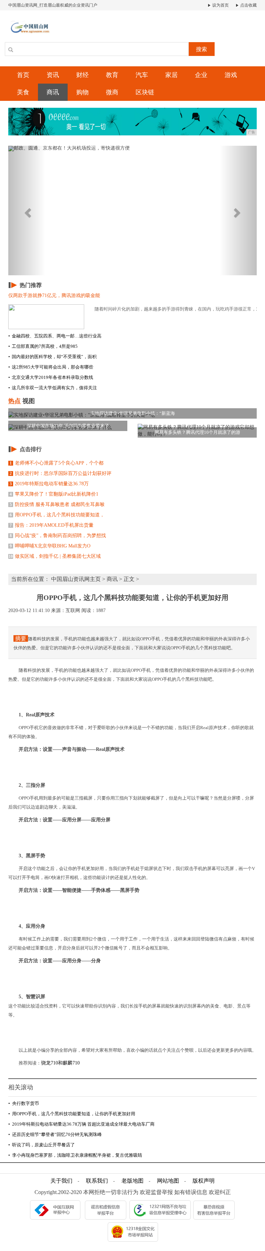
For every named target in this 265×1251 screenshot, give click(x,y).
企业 (201, 74)
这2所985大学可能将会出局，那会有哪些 (50, 367)
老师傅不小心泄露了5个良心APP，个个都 (57, 463)
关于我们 (61, 1181)
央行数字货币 (23, 1103)
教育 (112, 74)
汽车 (142, 74)
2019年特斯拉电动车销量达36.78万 (49, 483)
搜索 (201, 49)
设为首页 (220, 5)
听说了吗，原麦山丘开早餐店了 (41, 1144)
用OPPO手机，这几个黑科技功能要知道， (57, 514)
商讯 (53, 92)
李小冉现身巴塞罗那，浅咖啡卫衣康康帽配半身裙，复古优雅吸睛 (75, 1155)
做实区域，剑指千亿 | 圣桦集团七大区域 (55, 556)
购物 (82, 92)
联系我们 (97, 1181)
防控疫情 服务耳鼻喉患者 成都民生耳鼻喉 (57, 504)
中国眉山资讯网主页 (76, 579)
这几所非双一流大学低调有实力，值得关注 (52, 387)
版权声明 (204, 1181)
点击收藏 (248, 5)
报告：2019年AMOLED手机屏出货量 (52, 525)
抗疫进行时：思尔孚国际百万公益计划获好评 (60, 473)
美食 (23, 92)
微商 (112, 92)
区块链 (145, 92)
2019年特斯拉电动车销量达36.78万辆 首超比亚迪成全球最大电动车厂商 (81, 1124)
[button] (27, 210)
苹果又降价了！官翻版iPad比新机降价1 (54, 494)
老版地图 (132, 1181)
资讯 (53, 74)
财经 (82, 74)
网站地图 (168, 1181)
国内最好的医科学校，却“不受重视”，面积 (52, 356)
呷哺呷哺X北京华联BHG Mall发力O (50, 545)
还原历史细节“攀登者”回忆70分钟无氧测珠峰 (55, 1134)
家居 (171, 74)
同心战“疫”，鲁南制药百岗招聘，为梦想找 (58, 535)
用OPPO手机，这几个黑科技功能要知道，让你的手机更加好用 (71, 1113)
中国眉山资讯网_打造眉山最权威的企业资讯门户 (52, 5)
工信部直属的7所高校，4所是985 (43, 346)
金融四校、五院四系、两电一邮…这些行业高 (54, 335)
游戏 (231, 74)
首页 (23, 74)
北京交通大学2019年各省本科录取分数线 (50, 377)
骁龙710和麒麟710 (60, 1063)
